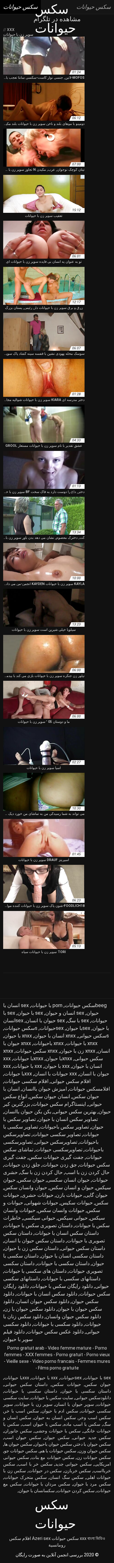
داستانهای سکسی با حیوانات (71, 1279)
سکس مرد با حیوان (92, 1483)
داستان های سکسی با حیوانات (35, 1271)
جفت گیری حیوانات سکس (56, 1157)
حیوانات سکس (66, 1384)
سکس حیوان (56, 1437)
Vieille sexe (17, 1361)
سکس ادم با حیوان (59, 1410)
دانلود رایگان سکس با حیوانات (62, 1286)
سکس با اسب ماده (82, 1424)
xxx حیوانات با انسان (55, 1074)
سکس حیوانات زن (94, 1457)
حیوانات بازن (69, 1195)
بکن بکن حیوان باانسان (27, 1112)
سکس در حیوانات (45, 1470)
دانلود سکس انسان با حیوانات (46, 1294)
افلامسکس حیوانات (89, 1089)
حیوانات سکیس (76, 1203)
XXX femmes (39, 1354)
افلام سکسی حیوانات (26, 1081)
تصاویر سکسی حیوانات (57, 1134)
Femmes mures (94, 1361)
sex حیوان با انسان (45, 1021)
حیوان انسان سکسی (68, 1180)
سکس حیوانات (65, 1538)
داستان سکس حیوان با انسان (34, 1241)
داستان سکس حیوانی (83, 1248)
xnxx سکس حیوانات (37, 1051)
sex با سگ (78, 1021)
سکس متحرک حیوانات (25, 1477)
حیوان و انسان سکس (71, 1188)
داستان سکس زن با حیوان (31, 1248)
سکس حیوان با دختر (92, 1444)
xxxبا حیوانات (18, 1074)
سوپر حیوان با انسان (74, 1404)
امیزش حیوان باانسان (44, 1089)
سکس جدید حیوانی (92, 1437)
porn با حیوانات (46, 1005)
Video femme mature (70, 1348)
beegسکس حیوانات (86, 1005)
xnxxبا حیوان (59, 1058)
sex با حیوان (30, 1013)
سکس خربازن (77, 1470)
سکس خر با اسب (35, 1464)
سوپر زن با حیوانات (34, 1404)
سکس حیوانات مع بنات (52, 1457)
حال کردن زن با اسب (87, 1172)
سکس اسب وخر (95, 1417)
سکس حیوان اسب (22, 1437)
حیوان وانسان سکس (25, 1188)
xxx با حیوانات (27, 1066)
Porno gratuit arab (25, 1348)
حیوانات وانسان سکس (61, 1210)
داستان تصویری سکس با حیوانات (38, 1225)
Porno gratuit (69, 1354)
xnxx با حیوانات (82, 1043)
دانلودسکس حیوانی (93, 1397)
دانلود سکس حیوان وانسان (73, 1317)
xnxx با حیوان (18, 1036)
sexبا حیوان (78, 1028)
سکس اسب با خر (21, 1410)
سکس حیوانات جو (20, 1450)
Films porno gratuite (58, 1367)
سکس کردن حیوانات (76, 1490)
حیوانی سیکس (73, 1218)
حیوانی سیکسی (39, 1218)
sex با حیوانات (97, 1377)
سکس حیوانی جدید (73, 1464)
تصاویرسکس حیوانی (56, 1142)
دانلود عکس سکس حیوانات (55, 1332)
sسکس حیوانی (93, 1036)
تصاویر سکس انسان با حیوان (68, 1119)
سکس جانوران (18, 1430)
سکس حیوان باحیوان (53, 1444)
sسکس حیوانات (20, 1028)
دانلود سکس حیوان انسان (42, 1301)
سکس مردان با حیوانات (47, 1483)
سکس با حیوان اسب (41, 1424)
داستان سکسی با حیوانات (63, 1263)
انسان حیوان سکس (49, 1096)
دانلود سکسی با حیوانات (58, 1324)
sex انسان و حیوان (64, 1013)
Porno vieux (98, 1354)
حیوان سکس (31, 1180)
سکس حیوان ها (18, 1444)
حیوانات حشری (38, 1195)
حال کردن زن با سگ (41, 1172)
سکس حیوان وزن (95, 1450)
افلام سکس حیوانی (71, 1081)
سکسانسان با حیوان (37, 1490)
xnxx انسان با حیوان (55, 1036)
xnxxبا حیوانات (28, 1058)
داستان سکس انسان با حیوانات (67, 1233)
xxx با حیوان (57, 1066)
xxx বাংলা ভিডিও (92, 1538)
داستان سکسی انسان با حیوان (72, 1256)
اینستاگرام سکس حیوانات (59, 1104)
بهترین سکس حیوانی (75, 1112)
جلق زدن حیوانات (22, 1165)
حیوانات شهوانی (41, 1203)
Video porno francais (53, 1361)
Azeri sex (41, 1538)
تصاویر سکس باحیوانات (64, 1127)
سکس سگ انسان (66, 1477)
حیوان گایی (96, 1195)
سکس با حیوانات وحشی (58, 1430)
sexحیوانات (52, 1028)
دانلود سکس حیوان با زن (29, 1309)
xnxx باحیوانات (48, 1043)
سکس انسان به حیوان (55, 1417)
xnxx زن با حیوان (77, 1051)
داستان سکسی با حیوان (86, 1391)
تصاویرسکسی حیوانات (58, 1150)
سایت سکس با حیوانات (52, 1397)
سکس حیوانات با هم (58, 1450)
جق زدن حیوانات (59, 1165)
